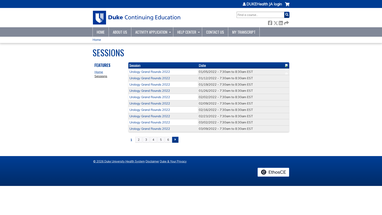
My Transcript (243, 32)
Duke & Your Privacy (173, 161)
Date (202, 65)
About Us (120, 32)
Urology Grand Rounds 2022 (149, 72)
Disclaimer (152, 161)
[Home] (137, 17)
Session (134, 65)
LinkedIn (281, 22)
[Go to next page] (175, 140)
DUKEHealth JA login (264, 4)
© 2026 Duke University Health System (119, 161)
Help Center (186, 32)
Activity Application (151, 32)
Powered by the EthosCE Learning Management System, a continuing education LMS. (273, 172)
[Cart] (287, 6)
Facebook (270, 22)
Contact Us (215, 32)
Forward (286, 22)
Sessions (101, 76)
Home (101, 32)
